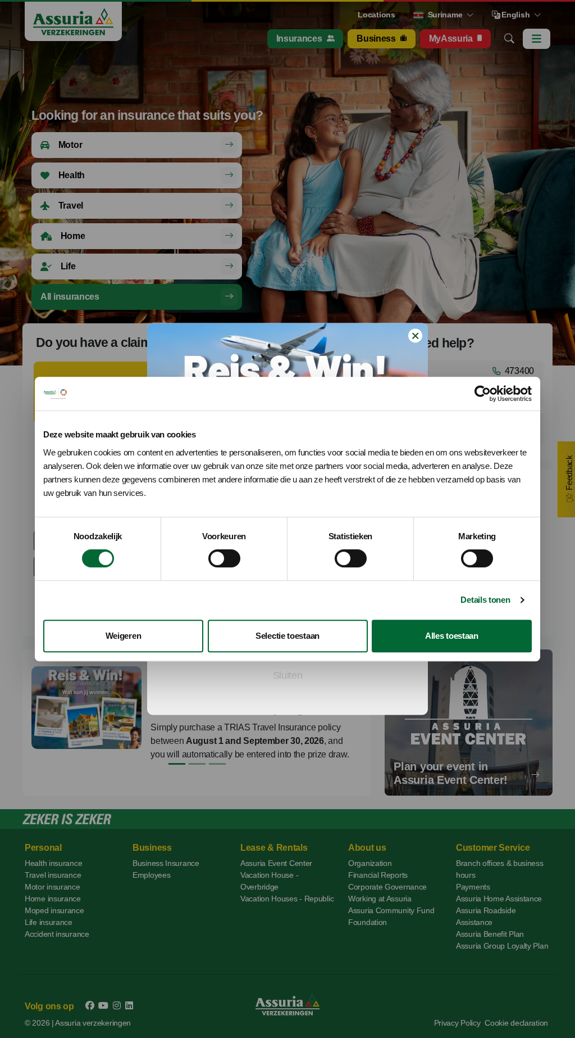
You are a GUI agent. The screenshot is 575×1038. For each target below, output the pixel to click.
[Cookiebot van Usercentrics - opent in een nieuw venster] (482, 393)
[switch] (224, 558)
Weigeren (124, 635)
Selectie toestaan (287, 635)
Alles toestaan (451, 635)
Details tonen (485, 599)
